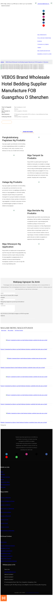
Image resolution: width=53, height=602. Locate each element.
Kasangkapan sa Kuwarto (6, 556)
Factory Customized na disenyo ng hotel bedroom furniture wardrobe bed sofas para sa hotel (24, 349)
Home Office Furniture (6, 558)
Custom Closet (4, 523)
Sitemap (37, 592)
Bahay (2, 471)
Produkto (3, 474)
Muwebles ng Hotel (5, 548)
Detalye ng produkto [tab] (28, 131)
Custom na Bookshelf (6, 516)
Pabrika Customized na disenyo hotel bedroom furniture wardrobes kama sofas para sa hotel (24, 422)
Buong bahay (3, 330)
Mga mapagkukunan (5, 484)
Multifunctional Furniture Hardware (9, 561)
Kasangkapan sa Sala (5, 553)
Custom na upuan (5, 527)
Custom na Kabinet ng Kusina (7, 501)
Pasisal (2, 479)
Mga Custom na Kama (6, 512)
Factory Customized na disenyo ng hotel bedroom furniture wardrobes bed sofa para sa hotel (24, 386)
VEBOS (2, 62)
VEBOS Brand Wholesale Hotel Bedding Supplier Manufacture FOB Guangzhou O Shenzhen (27, 62)
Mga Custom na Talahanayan (7, 508)
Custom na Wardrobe (6, 497)
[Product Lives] (4, 600)
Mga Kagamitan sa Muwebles (7, 530)
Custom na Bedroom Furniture (8, 545)
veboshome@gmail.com (43, 3)
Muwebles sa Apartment (6, 550)
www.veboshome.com (30, 592)
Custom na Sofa (4, 519)
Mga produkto (10, 330)
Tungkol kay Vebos (5, 482)
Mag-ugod (3, 487)
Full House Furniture (19, 330)
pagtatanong (6, 122)
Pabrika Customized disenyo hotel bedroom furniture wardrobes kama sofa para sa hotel (23, 367)
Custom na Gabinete (5, 504)
